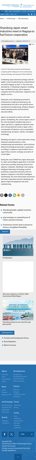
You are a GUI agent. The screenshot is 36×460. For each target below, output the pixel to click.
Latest (4, 390)
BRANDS (2, 14)
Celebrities (16, 396)
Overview (5, 374)
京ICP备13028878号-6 (9, 450)
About (4, 371)
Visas (15, 416)
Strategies (5, 421)
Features (5, 231)
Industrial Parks (7, 407)
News (4, 387)
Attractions (17, 405)
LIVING (11, 14)
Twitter (11, 434)
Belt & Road (5, 410)
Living (16, 413)
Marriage (17, 425)
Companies (5, 423)
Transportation (18, 421)
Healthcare (17, 418)
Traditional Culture (19, 394)
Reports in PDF (6, 395)
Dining (16, 407)
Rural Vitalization (10, 342)
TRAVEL (7, 14)
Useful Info (17, 428)
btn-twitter (34, 14)
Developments (7, 333)
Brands (4, 417)
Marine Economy (10, 345)
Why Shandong (23, 18)
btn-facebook (31, 14)
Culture (16, 386)
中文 (15, 14)
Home (2, 18)
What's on (16, 390)
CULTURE (24, 11)
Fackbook (4, 434)
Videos (4, 381)
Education (17, 423)
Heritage (16, 392)
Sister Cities (5, 412)
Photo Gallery (6, 379)
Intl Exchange (11, 18)
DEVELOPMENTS (17, 11)
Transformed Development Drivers (16, 338)
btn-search (28, 14)
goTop (18, 457)
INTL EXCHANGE (31, 11)
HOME (2, 11)
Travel (16, 402)
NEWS (10, 11)
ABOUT (6, 11)
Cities (3, 377)
